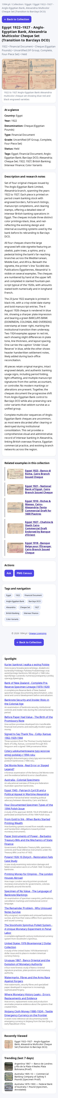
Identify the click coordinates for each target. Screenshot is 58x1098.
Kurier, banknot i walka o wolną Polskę (26, 664)
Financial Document (33, 595)
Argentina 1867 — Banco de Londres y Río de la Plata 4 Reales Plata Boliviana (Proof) (33, 1066)
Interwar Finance (31, 613)
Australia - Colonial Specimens (22, 780)
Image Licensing (37, 633)
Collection (17, 4)
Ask (9, 573)
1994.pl (6, 4)
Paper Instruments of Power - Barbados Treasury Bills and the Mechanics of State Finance (28, 840)
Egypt (28, 4)
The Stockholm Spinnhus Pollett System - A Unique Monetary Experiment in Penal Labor (28, 929)
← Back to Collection (16, 19)
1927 (37, 607)
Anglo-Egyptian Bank (15, 601)
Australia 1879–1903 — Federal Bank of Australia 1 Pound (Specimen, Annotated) (33, 1087)
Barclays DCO (35, 601)
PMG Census (24, 573)
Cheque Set (25, 607)
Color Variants (12, 619)
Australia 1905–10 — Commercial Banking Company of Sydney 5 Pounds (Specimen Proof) (32, 1077)
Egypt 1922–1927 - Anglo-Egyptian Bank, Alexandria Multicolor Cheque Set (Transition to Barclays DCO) (33, 1044)
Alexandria (10, 607)
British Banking (12, 613)
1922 (18, 595)
